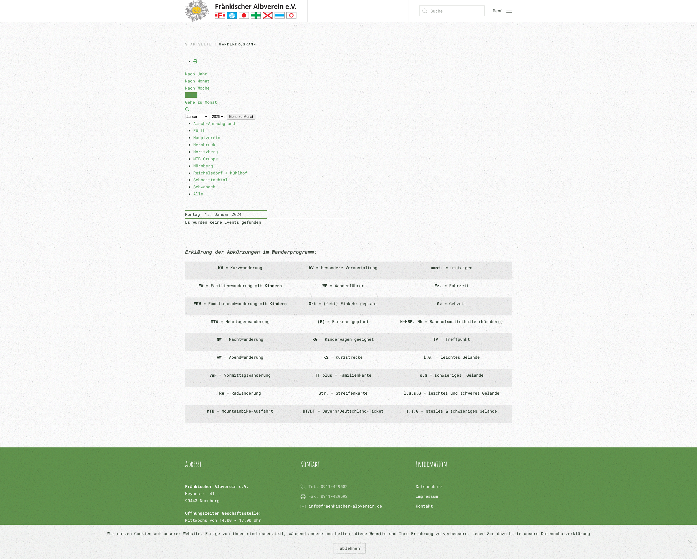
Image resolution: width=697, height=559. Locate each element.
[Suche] (187, 109)
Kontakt (424, 506)
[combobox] (452, 10)
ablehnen (350, 548)
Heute (191, 95)
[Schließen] (690, 542)
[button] (502, 11)
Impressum (427, 496)
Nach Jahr (196, 73)
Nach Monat (197, 81)
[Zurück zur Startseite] (240, 11)
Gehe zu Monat (241, 117)
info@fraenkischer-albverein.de (345, 506)
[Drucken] (195, 61)
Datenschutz (429, 486)
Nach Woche (197, 88)
